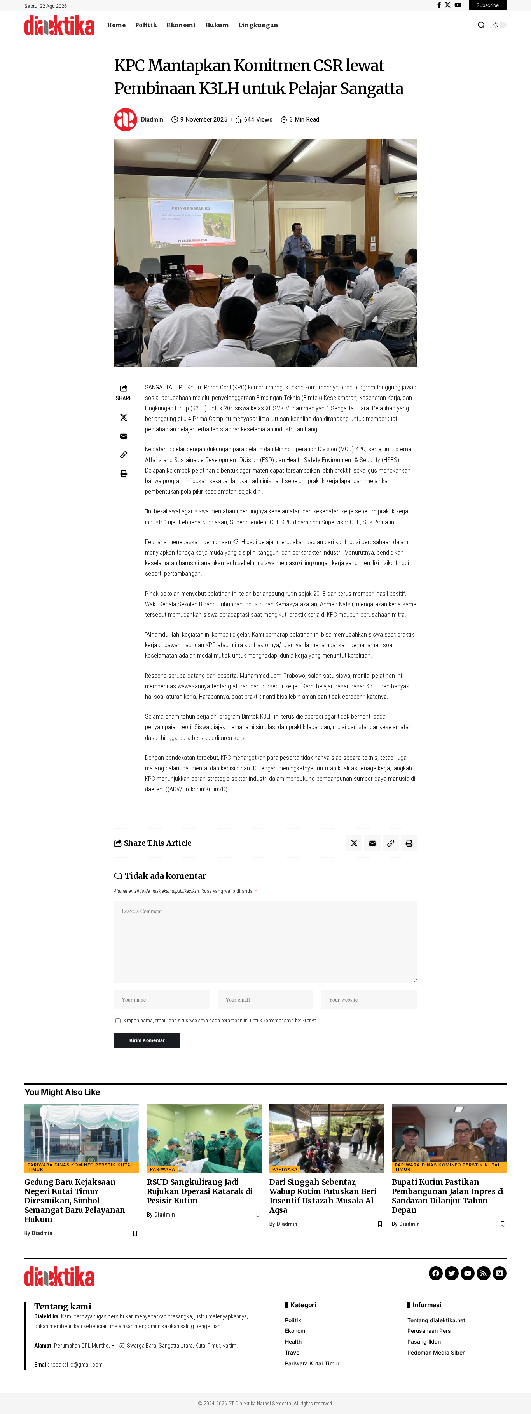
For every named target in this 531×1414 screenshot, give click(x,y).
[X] (447, 5)
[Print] (123, 473)
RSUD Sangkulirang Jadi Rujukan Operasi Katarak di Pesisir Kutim (200, 1191)
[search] (481, 25)
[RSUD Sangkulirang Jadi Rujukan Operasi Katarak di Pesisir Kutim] (204, 1138)
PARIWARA (162, 1169)
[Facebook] (439, 5)
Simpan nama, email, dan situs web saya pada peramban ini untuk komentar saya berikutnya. (221, 1020)
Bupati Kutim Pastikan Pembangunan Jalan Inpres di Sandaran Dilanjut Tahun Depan (448, 1196)
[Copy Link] (123, 454)
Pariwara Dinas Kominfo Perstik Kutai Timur (80, 1167)
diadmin (152, 119)
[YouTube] (457, 5)
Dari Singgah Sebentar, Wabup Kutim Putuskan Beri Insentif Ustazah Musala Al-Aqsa (323, 1196)
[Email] (123, 436)
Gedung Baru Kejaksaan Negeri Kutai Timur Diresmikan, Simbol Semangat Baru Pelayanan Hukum (74, 1200)
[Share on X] (123, 417)
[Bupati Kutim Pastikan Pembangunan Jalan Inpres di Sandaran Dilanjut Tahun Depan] (449, 1138)
